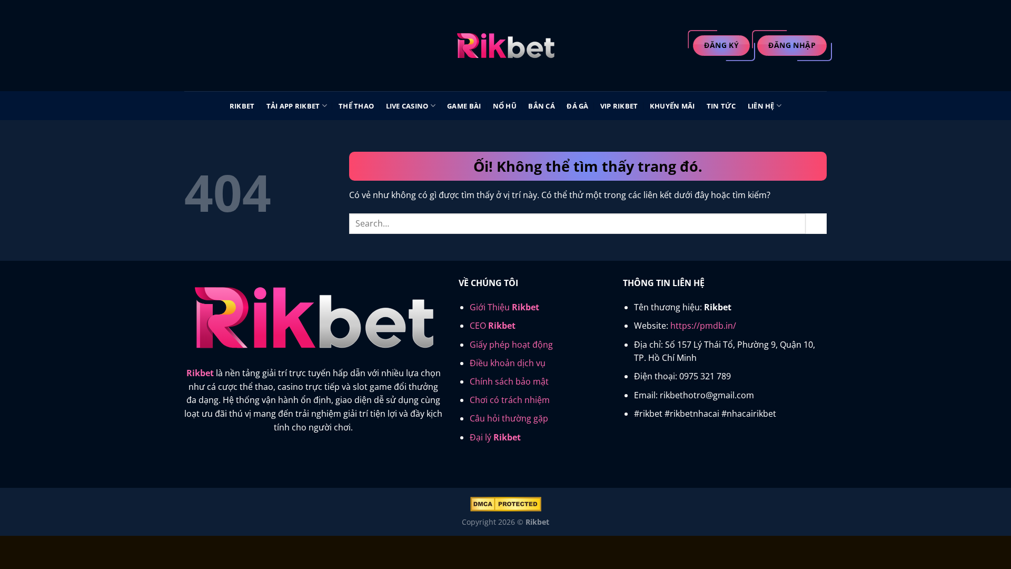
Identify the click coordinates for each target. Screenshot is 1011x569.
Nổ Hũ (505, 106)
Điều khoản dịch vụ (508, 363)
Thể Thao (356, 106)
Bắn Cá (541, 106)
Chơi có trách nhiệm (510, 400)
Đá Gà (577, 106)
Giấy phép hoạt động (511, 344)
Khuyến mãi (672, 106)
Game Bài (464, 106)
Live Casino (407, 106)
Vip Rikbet (619, 106)
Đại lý (495, 437)
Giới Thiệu (504, 307)
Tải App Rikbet (293, 106)
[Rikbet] (505, 45)
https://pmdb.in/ (703, 325)
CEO (493, 325)
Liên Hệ (761, 106)
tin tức (721, 106)
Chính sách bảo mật (509, 381)
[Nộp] (816, 223)
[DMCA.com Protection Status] (505, 503)
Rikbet (242, 106)
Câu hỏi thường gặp (509, 418)
